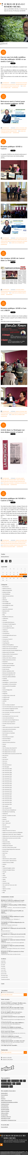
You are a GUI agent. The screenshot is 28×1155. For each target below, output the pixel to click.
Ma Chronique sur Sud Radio (9, 733)
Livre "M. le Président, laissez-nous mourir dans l (13, 706)
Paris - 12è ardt (6, 821)
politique (18, 545)
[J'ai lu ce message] (26, 1151)
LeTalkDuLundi (6, 699)
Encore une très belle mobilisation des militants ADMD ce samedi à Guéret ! (13, 59)
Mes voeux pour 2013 (7, 781)
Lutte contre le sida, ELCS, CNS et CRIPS (11, 727)
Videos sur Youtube (5, 1111)
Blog (4, 614)
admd (9, 87)
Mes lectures (5, 759)
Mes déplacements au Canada (9, 751)
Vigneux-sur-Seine (6, 888)
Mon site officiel (4, 1095)
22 (25, 576)
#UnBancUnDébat (6, 592)
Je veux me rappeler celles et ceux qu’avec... (11, 1012)
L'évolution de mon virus (8, 731)
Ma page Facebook (5, 1109)
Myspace (4, 819)
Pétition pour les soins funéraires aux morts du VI (13, 836)
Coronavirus (5, 637)
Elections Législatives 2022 (8, 671)
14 (21, 574)
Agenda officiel (4, 1093)
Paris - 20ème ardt (6, 823)
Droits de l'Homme (7, 667)
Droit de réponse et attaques (9, 665)
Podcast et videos (6, 841)
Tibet (4, 873)
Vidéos (4, 886)
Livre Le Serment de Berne (8, 718)
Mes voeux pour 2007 (7, 770)
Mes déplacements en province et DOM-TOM (13, 291)
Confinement (5, 631)
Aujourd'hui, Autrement (8, 609)
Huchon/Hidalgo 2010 (7, 689)
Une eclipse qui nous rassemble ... (9, 1045)
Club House (5, 629)
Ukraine (4, 881)
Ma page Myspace (5, 1107)
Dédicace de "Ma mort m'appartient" (10, 646)
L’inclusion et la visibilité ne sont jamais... (11, 1027)
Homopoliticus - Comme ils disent (10, 682)
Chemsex (5, 620)
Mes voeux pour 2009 (7, 774)
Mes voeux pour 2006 (7, 768)
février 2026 (3, 971)
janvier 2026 (3, 973)
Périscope (5, 828)
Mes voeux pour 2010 (7, 776)
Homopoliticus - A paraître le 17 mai (8, 1120)
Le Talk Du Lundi (6, 697)
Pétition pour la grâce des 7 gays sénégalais (12, 834)
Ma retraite (5, 734)
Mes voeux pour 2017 (7, 789)
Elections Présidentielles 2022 (9, 673)
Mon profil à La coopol (5, 1118)
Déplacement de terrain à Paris (9, 659)
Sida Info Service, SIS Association (9, 858)
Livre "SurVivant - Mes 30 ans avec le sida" (11, 712)
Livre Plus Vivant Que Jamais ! (9, 723)
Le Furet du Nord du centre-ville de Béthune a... (12, 1022)
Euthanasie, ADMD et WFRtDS (18, 239)
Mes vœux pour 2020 (7, 808)
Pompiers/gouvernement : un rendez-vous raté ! (13, 1040)
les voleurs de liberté (10, 546)
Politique (18, 1083)
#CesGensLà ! (6, 586)
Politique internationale (8, 845)
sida (24, 1080)
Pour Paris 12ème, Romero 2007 (9, 847)
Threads (4, 871)
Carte (2, 983)
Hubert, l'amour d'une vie (6, 1100)
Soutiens (4, 864)
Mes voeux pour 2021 (7, 794)
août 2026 (3, 961)
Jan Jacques (4, 951)
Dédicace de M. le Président (8, 652)
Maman (4, 744)
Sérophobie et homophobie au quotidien (9, 1102)
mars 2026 (3, 970)
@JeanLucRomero (5, 556)
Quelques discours (5, 1104)
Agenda (17, 127)
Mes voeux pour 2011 (7, 778)
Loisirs (4, 725)
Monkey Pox (5, 813)
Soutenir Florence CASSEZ (8, 862)
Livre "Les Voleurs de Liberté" (10, 479)
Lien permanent (5, 82)
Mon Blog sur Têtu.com (6, 1116)
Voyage (4, 890)
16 (2, 576)
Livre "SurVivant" (6, 714)
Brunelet (3, 900)
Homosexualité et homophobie (9, 686)
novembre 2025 (4, 977)
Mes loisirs (5, 763)
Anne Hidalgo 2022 (7, 603)
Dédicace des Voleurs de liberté (9, 657)
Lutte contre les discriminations (9, 729)
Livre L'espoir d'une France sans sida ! (10, 716)
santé (8, 484)
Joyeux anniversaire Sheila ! (8, 1031)
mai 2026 (3, 966)
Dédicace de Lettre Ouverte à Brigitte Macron (12, 650)
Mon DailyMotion (4, 1105)
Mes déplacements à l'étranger (9, 749)
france (4, 484)
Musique (4, 817)
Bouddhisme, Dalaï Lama (8, 616)
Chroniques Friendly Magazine (9, 624)
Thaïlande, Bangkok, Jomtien (9, 868)
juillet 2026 (3, 962)
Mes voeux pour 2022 (7, 796)
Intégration (5, 693)
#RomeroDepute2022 (7, 590)
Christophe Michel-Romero (8, 622)
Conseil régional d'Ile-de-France (9, 635)
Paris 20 (4, 824)
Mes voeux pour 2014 (7, 783)
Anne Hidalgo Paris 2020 (8, 605)
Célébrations (5, 618)
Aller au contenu (4, 1)
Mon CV (3, 1096)
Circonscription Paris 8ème (8, 627)
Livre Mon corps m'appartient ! (9, 721)
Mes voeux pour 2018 (7, 791)
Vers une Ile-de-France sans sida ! (10, 885)
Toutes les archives (5, 979)
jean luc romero (4, 87)
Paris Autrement (6, 826)
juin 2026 (3, 964)
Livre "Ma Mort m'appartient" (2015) (10, 708)
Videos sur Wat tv (4, 1113)
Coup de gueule (6, 643)
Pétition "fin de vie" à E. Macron (9, 830)
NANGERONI (4, 905)
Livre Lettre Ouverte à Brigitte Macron (11, 719)
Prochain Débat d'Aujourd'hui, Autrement (11, 849)
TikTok (4, 875)
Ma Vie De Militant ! (11, 84)
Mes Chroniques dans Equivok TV (10, 748)
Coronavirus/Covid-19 (7, 639)
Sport (4, 866)
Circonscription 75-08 (7, 626)
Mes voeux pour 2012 (7, 779)
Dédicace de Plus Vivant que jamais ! (10, 654)
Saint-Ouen (5, 853)
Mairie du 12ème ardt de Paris (9, 742)
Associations (5, 607)
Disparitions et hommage (8, 663)
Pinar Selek (5, 840)
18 (10, 576)
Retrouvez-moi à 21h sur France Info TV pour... (12, 1007)
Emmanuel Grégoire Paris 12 (9, 674)
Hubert (4, 688)
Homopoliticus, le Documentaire (9, 684)
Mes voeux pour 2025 (7, 802)
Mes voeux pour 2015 (7, 785)
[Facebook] (2, 561)
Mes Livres (12, 543)
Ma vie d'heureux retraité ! (8, 736)
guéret (21, 131)
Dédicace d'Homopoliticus (8, 644)
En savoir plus (17, 1153)
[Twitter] (6, 561)
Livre (4, 703)
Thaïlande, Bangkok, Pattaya (9, 870)
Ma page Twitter (4, 1114)
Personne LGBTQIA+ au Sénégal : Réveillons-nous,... (14, 1003)
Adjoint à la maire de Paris (8, 596)
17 (6, 576)
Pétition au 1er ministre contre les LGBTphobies (13, 832)
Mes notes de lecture (7, 764)
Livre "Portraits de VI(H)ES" (8, 710)
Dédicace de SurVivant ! (8, 656)
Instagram (5, 691)
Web (4, 892)
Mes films (5, 757)
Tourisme (5, 877)
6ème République (6, 594)
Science (4, 856)
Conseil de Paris (6, 633)
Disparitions (5, 661)
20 (17, 576)
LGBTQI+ (5, 701)
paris (21, 1080)
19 (13, 576)
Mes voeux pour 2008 (7, 772)
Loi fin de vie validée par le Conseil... (16, 900)
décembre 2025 (4, 975)
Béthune (4, 612)
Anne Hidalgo (5, 601)
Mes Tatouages (6, 766)
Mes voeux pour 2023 (7, 798)
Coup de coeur (19, 82)
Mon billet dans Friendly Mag (9, 811)
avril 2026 (3, 968)
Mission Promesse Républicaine (9, 810)
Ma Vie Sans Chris (6, 740)
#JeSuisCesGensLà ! (7, 588)
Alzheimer (5, 599)
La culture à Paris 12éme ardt (9, 695)
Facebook (5, 678)
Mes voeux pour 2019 (7, 793)
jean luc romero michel (6, 1083)
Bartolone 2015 (6, 611)
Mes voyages (5, 806)
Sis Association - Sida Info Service (9, 860)
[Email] (10, 561)
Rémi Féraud (5, 851)
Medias (18, 479)
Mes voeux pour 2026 (7, 804)
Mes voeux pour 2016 (7, 787)
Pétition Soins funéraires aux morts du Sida (12, 838)
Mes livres (3, 1098)
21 (21, 576)
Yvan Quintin (4, 910)
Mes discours (5, 755)
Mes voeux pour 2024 (7, 800)
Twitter (4, 879)
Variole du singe (6, 883)
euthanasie (4, 1080)
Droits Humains (6, 669)
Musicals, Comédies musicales (9, 815)
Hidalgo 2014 (5, 680)
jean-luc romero (18, 292)
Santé (15, 131)
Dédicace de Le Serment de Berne (10, 648)
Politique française (10, 131)
